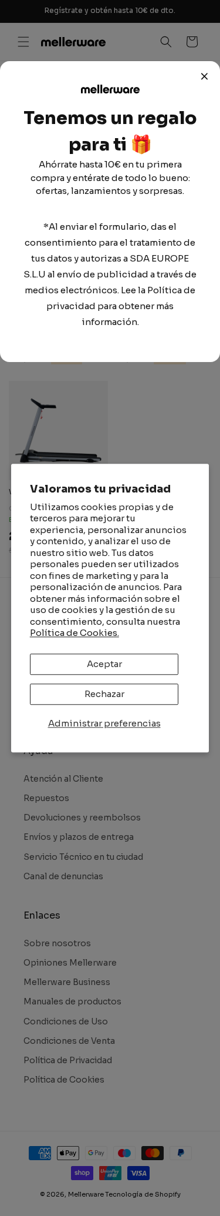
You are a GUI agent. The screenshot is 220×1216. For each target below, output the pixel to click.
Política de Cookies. (74, 633)
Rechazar (104, 693)
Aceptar (104, 663)
